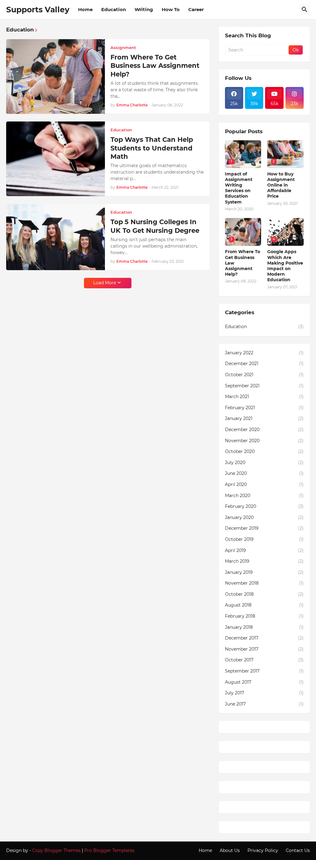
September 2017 (264, 671)
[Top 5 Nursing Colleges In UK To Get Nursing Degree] (55, 237)
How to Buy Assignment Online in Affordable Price (281, 185)
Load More (104, 283)
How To (171, 9)
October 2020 (264, 451)
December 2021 (264, 363)
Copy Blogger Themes (56, 850)
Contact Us (298, 850)
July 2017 (264, 693)
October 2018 (264, 594)
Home (85, 9)
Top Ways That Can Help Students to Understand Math (151, 148)
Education (113, 9)
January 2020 (264, 517)
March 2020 (264, 495)
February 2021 (264, 407)
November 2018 (264, 583)
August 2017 (264, 682)
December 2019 (264, 528)
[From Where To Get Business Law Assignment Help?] (55, 76)
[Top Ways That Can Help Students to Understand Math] (55, 158)
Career (196, 9)
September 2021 (264, 386)
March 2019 (264, 561)
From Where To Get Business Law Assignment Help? (154, 65)
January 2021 (264, 418)
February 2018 (264, 616)
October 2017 (264, 660)
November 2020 (264, 440)
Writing (144, 9)
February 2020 (264, 506)
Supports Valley (37, 9)
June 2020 (264, 473)
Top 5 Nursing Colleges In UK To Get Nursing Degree (154, 226)
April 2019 (264, 550)
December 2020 (264, 429)
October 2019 (264, 539)
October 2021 (264, 374)
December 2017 (264, 638)
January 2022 (264, 353)
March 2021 (264, 396)
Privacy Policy (262, 850)
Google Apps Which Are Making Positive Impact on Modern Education (285, 265)
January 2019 (264, 572)
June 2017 (264, 704)
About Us (230, 850)
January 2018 (264, 627)
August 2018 (264, 605)
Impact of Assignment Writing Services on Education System (238, 188)
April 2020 (264, 484)
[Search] (304, 9)
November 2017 (264, 649)
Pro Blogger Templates (109, 850)
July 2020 (264, 462)
